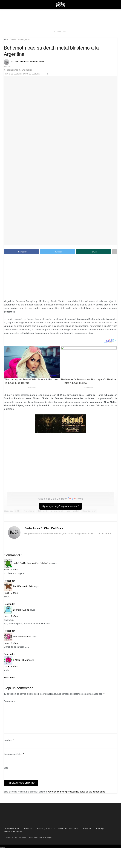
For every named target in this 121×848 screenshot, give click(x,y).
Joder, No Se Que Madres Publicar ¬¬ (32, 562)
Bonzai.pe (47, 837)
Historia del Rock (11, 828)
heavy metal (73, 510)
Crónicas (87, 828)
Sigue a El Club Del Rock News (60, 498)
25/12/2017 (8, 66)
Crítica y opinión (44, 828)
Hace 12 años (11, 569)
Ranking (100, 828)
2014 (17, 510)
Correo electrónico (14, 753)
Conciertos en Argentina (20, 39)
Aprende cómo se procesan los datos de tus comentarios (76, 791)
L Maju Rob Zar (21, 659)
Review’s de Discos (13, 831)
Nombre (9, 740)
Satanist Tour (89, 510)
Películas (28, 828)
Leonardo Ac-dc (21, 609)
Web (6, 767)
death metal (57, 510)
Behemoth (42, 510)
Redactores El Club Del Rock (30, 62)
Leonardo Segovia (22, 636)
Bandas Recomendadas (68, 828)
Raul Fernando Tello (23, 586)
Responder (9, 580)
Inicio (6, 39)
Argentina (29, 510)
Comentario (11, 701)
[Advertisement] (60, 19)
